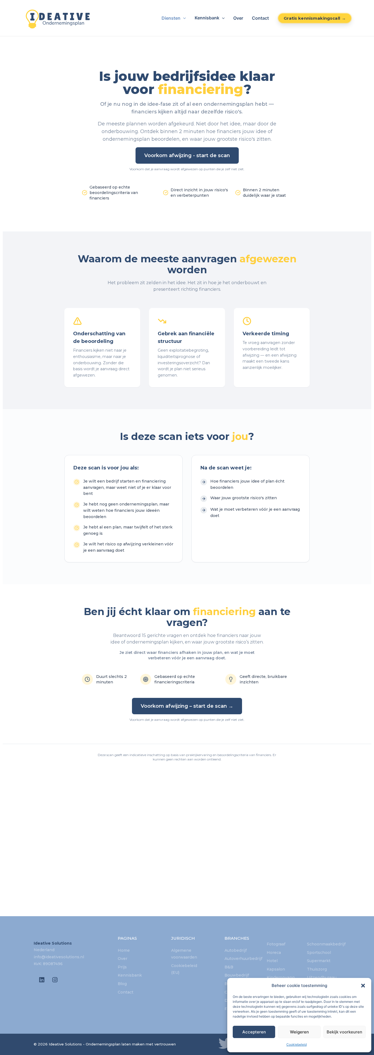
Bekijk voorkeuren (344, 1032)
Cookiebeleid (296, 1044)
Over (238, 18)
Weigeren (299, 1032)
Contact (260, 18)
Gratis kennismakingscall (312, 18)
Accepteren (254, 1032)
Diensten (171, 18)
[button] (363, 985)
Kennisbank (207, 17)
